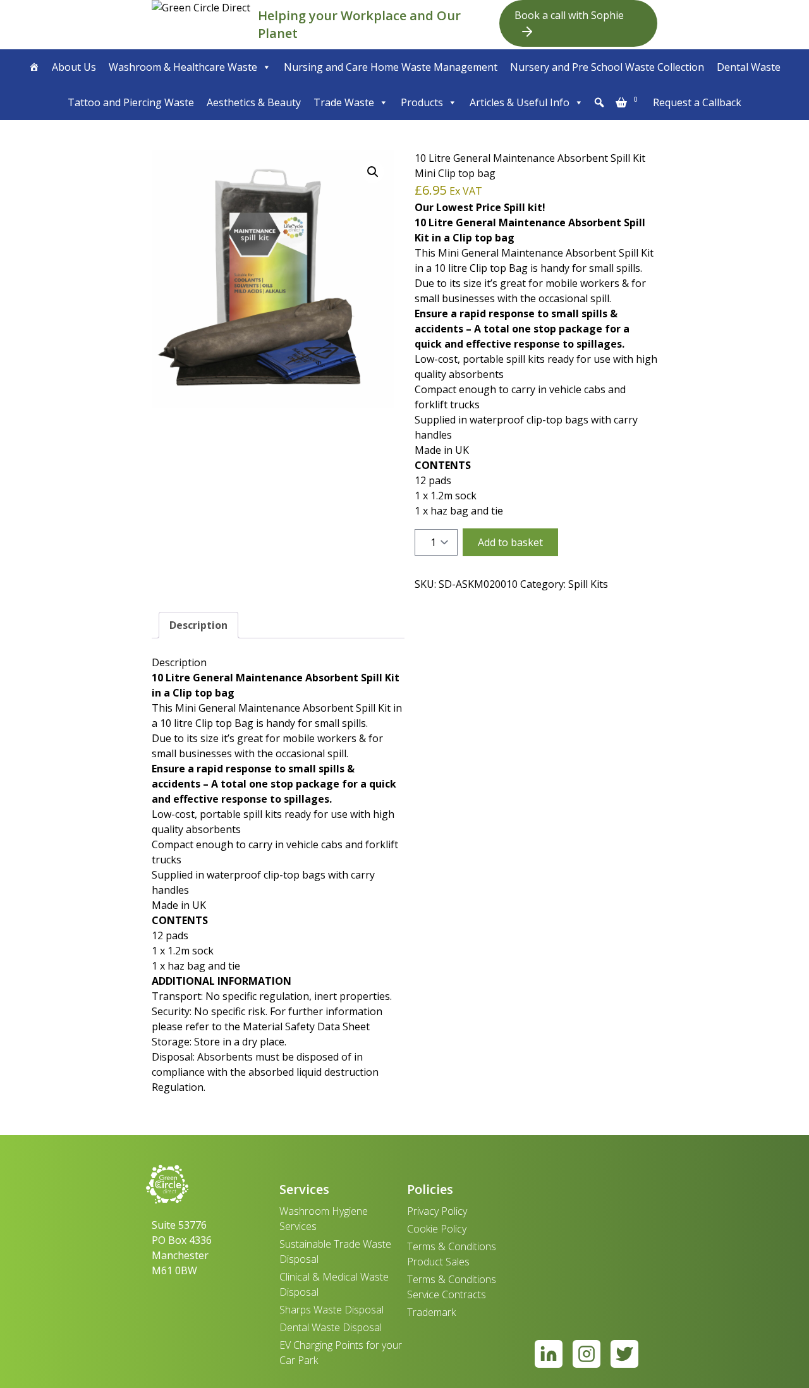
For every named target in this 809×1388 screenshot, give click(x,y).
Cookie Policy (436, 1229)
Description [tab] (198, 625)
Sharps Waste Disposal (331, 1310)
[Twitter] (624, 1354)
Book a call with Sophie (569, 15)
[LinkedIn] (549, 1354)
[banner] (202, 24)
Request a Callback (697, 102)
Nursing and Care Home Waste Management (390, 67)
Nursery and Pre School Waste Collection (607, 67)
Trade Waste (343, 102)
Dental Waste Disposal (330, 1327)
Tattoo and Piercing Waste (131, 102)
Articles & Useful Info (519, 102)
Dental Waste (749, 67)
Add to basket (510, 542)
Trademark (431, 1312)
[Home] (34, 67)
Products (422, 102)
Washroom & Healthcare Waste (183, 67)
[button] (599, 102)
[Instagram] (586, 1354)
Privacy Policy (437, 1211)
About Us (74, 67)
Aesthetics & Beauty (254, 102)
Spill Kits (588, 584)
